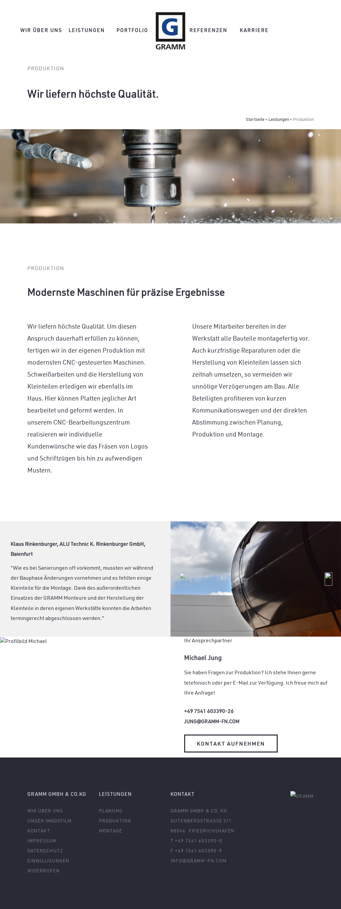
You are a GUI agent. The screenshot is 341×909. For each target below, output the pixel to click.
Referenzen (208, 30)
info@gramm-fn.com (198, 860)
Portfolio (132, 30)
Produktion (115, 820)
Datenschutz (45, 850)
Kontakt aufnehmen (231, 743)
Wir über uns (41, 30)
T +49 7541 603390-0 (196, 840)
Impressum (41, 840)
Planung (269, 422)
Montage (250, 434)
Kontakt (38, 830)
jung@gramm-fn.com (211, 721)
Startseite (255, 119)
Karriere (254, 30)
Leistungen (87, 30)
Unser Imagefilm (49, 820)
